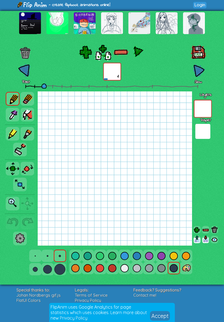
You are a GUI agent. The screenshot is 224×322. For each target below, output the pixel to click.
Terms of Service (91, 295)
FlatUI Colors (28, 300)
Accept (160, 315)
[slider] (44, 86)
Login (199, 4)
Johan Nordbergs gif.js (38, 295)
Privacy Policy (73, 318)
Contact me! (144, 295)
